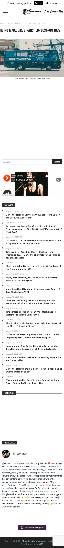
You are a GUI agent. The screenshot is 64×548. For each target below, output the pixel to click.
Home (3, 23)
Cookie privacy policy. (19, 3)
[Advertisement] (32, 106)
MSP (41, 544)
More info (51, 3)
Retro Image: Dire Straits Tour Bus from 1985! (27, 23)
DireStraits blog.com (34, 541)
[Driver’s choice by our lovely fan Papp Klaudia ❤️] (32, 492)
